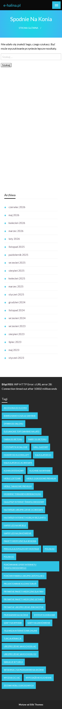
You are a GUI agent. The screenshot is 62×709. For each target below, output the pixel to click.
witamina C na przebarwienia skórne (24, 669)
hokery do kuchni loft (16, 455)
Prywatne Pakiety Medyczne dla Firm (23, 591)
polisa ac (50, 549)
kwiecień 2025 (17, 278)
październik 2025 (18, 254)
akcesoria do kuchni (15, 408)
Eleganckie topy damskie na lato (21, 431)
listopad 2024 (17, 310)
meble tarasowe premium (18, 486)
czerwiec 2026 (17, 207)
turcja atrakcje (13, 638)
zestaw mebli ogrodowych (19, 685)
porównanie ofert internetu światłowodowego (20, 566)
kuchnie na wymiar (39, 470)
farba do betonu (13, 439)
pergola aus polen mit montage (21, 549)
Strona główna (28, 28)
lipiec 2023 (15, 341)
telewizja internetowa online (20, 630)
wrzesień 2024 (17, 318)
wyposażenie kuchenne (39, 677)
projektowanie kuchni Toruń (20, 583)
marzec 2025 (16, 286)
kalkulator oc (43, 455)
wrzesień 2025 (17, 262)
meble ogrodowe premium (41, 478)
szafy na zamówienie (38, 622)
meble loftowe (12, 478)
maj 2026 (14, 215)
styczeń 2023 (16, 357)
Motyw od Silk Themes (31, 704)
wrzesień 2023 (17, 326)
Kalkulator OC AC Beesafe (18, 462)
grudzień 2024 (17, 302)
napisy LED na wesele (15, 525)
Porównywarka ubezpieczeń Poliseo (24, 575)
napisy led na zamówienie (18, 533)
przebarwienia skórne (16, 615)
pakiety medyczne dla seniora (20, 541)
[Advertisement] (30, 136)
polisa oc (9, 556)
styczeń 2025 (16, 294)
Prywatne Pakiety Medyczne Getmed (23, 599)
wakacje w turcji (13, 662)
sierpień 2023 (16, 334)
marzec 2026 (16, 230)
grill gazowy (40, 447)
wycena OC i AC (12, 677)
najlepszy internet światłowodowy (24, 502)
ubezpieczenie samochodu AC (20, 646)
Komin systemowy (14, 470)
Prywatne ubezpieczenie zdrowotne (24, 607)
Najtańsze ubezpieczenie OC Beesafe (23, 509)
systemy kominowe (44, 615)
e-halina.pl (12, 5)
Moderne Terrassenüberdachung (22, 494)
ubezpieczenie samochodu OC (20, 654)
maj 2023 (14, 349)
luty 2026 (14, 238)
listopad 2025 (17, 246)
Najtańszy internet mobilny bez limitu (25, 517)
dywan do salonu (13, 423)
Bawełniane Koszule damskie (20, 415)
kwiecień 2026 (17, 222)
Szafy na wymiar (13, 622)
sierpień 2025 (16, 270)
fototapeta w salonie (16, 447)
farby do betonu (37, 439)
